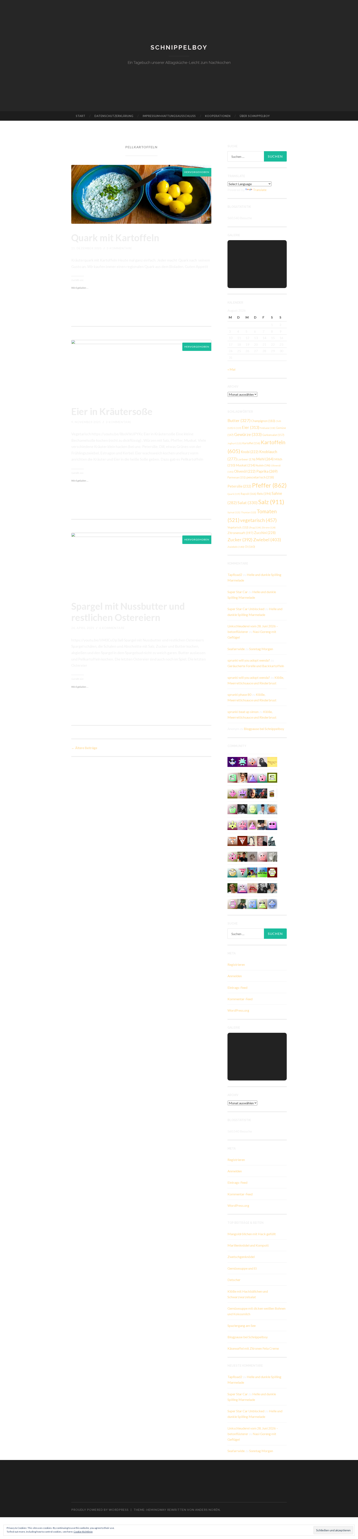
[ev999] (262, 856)
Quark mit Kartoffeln (115, 237)
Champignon (263, 421)
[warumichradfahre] (252, 872)
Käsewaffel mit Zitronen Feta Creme (253, 1348)
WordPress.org (238, 1010)
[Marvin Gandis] (242, 903)
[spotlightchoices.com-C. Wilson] (262, 872)
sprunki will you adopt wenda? (248, 660)
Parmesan (236, 477)
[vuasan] (232, 793)
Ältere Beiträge (84, 748)
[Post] (232, 840)
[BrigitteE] (252, 856)
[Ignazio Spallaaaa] (252, 761)
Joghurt (234, 443)
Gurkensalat (273, 435)
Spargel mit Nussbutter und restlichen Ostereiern (128, 612)
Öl (250, 546)
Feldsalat (267, 428)
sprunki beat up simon (243, 712)
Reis (264, 493)
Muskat (245, 465)
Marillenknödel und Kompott (248, 1245)
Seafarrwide (236, 649)
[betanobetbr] (252, 903)
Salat (247, 502)
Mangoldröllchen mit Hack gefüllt (251, 1234)
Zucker (240, 539)
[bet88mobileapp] (272, 777)
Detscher (234, 1280)
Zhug (255, 527)
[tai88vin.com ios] (252, 809)
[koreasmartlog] (252, 825)
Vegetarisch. (237, 527)
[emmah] (262, 809)
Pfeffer (269, 485)
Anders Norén (207, 1509)
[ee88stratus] (242, 761)
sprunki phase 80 (239, 694)
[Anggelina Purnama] (232, 761)
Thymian (248, 512)
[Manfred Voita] (272, 840)
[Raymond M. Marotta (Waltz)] (252, 793)
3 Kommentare (119, 248)
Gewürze (248, 434)
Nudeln (263, 465)
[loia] (242, 856)
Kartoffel (251, 443)
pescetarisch (260, 477)
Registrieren (236, 964)
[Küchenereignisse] (272, 761)
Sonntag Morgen (261, 649)
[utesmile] (232, 888)
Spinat (233, 512)
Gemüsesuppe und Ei (242, 1268)
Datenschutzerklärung (113, 116)
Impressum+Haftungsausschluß (169, 116)
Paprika (267, 471)
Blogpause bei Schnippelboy (264, 729)
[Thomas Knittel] (262, 825)
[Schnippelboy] (272, 809)
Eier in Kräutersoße (111, 411)
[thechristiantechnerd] (242, 777)
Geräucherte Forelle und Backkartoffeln (255, 666)
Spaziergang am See (241, 1325)
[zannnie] (252, 888)
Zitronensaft (240, 533)
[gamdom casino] (232, 903)
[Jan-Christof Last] (272, 793)
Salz (271, 501)
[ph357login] (262, 903)
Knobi (250, 452)
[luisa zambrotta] (242, 809)
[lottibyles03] (272, 872)
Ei (237, 428)
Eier (250, 427)
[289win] (272, 903)
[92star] (232, 872)
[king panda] (242, 872)
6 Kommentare (112, 628)
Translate (259, 190)
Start (80, 116)
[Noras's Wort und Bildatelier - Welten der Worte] (262, 888)
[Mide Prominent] (262, 793)
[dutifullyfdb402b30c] (242, 825)
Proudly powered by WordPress (100, 1509)
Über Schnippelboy (255, 116)
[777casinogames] (232, 856)
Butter (238, 420)
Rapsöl (248, 493)
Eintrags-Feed (237, 987)
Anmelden (234, 976)
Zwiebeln (235, 546)
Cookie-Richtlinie (83, 1531)
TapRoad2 (234, 575)
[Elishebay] (272, 888)
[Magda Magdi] (272, 856)
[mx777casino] (232, 777)
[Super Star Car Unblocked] (232, 809)
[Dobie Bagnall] (242, 888)
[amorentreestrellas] (262, 761)
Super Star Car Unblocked (245, 609)
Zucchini (265, 533)
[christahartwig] (262, 840)
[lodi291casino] (252, 777)
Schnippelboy (179, 47)
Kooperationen (218, 116)
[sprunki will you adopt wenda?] (262, 777)
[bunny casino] (272, 825)
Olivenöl (245, 471)
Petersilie (239, 486)
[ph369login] (242, 840)
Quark (233, 494)
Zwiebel (267, 539)
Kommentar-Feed (240, 999)
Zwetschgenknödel (241, 1257)
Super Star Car (237, 592)
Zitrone (269, 527)
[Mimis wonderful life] (252, 840)
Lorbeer (246, 459)
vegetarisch (258, 520)
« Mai (231, 369)
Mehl (265, 459)
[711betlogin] (242, 793)
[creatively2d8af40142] (232, 825)
